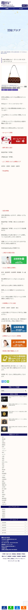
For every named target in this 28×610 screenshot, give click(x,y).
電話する (4, 607)
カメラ (3, 454)
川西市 (3, 513)
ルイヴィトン (15, 89)
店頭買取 (9, 556)
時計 (3, 452)
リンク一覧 (17, 561)
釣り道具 (4, 489)
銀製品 (3, 444)
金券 (3, 471)
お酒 (3, 456)
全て (2, 89)
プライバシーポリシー (20, 558)
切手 (3, 467)
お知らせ (4, 504)
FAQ (8, 558)
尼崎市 (3, 517)
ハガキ (3, 475)
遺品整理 (23, 556)
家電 (3, 481)
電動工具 (4, 485)
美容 (3, 496)
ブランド (9, 89)
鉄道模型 (4, 473)
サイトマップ (11, 561)
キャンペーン (23, 607)
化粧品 (3, 494)
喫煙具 (3, 483)
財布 (3, 446)
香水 (3, 492)
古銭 (3, 466)
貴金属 (3, 439)
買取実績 (19, 554)
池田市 (3, 515)
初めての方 (8, 554)
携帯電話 (4, 498)
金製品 (3, 443)
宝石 (3, 441)
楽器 (3, 490)
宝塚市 (3, 511)
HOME (7, 8)
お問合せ (12, 558)
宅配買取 (19, 556)
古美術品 (4, 479)
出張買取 (14, 556)
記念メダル (4, 462)
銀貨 (3, 464)
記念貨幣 (4, 500)
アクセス (21, 8)
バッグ (5, 89)
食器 (3, 458)
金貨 (3, 460)
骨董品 (3, 477)
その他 (3, 502)
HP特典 (23, 554)
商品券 (3, 469)
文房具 (3, 487)
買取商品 (14, 554)
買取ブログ (4, 556)
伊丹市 (3, 509)
